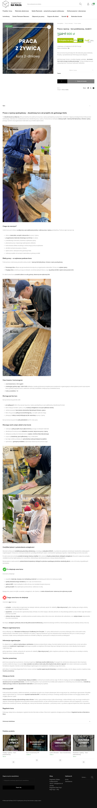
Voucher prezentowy (8, 671)
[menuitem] (7, 11)
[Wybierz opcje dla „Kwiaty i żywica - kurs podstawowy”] (13, 762)
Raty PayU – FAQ (54, 789)
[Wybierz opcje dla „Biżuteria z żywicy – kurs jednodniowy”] (84, 762)
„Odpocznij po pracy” (62, 607)
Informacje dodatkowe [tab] (9, 721)
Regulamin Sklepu (55, 779)
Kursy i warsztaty (69, 23)
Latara (39, 800)
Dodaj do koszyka (82, 81)
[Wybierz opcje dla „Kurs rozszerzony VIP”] (37, 760)
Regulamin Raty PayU (56, 787)
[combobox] (81, 70)
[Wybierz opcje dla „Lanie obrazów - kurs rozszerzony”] (60, 760)
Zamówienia (68, 781)
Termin (59, 73)
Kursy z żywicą (77, 23)
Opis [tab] (4, 105)
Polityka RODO (54, 781)
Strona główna (60, 23)
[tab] (47, 411)
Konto (66, 779)
